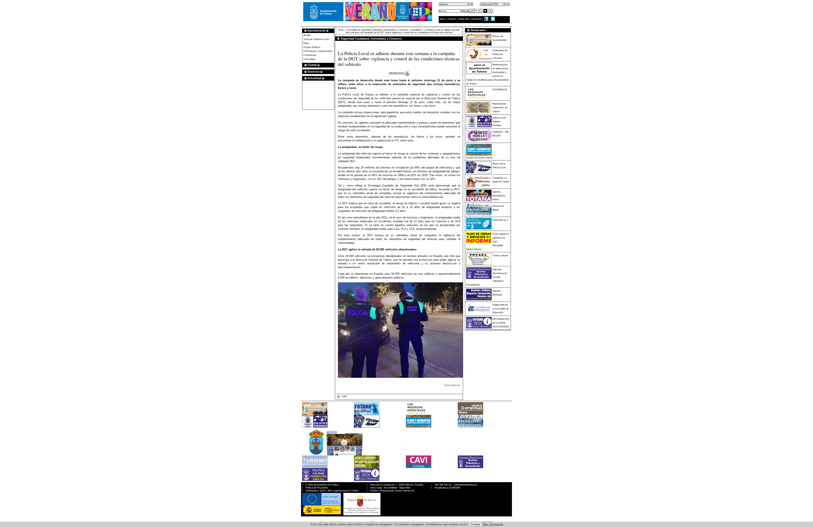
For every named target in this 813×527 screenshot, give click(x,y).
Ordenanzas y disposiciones (318, 51)
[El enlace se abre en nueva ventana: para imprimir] (407, 73)
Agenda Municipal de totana (498, 195)
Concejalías (309, 59)
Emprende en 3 (500, 220)
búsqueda (476, 19)
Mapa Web (404, 487)
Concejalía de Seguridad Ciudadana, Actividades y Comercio (377, 30)
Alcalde (307, 35)
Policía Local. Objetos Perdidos (499, 121)
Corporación (309, 55)
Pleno (306, 43)
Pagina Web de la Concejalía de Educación (500, 309)
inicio (442, 19)
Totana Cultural (500, 255)
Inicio (341, 30)
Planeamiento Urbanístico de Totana (499, 107)
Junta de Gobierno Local (316, 39)
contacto (451, 19)
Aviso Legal (376, 487)
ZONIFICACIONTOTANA (479, 157)
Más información (493, 524)
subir (344, 396)
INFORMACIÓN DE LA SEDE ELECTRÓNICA (500, 323)
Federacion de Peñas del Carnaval (499, 54)
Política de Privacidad (317, 487)
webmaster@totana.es (465, 484)
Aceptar (475, 524)
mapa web (464, 19)
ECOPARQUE (499, 89)
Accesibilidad (390, 487)
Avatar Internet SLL (405, 490)
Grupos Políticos (312, 47)
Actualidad (416, 30)
